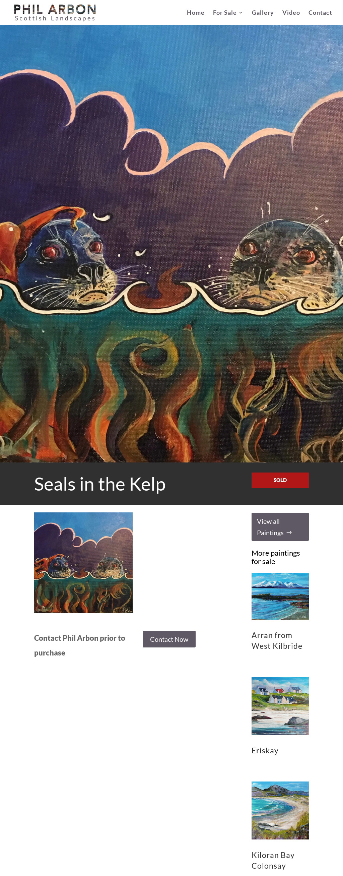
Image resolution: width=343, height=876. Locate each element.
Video (291, 13)
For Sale (225, 13)
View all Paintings (270, 527)
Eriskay (265, 750)
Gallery (263, 13)
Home (196, 13)
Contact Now (169, 639)
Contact (320, 13)
